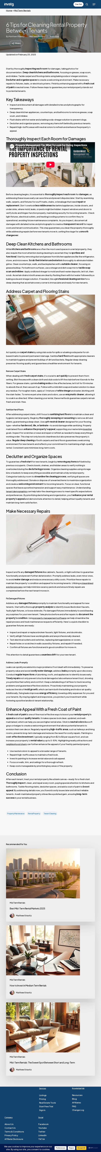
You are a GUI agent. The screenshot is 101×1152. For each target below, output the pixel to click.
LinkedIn (42, 1135)
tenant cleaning (50, 813)
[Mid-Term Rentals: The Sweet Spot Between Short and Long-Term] (50, 1039)
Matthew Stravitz (16, 36)
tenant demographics (16, 491)
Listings (43, 1095)
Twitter (41, 1131)
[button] (94, 4)
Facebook (43, 1124)
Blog (74, 1098)
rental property (34, 813)
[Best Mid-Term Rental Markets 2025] (50, 885)
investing (87, 429)
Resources (77, 1095)
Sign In (42, 1110)
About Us (9, 1124)
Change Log (78, 1110)
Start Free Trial (46, 1106)
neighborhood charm (16, 744)
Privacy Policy (11, 1135)
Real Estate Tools (47, 1102)
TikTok (41, 1139)
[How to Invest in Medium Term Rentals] (50, 962)
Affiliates (76, 1102)
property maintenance (15, 813)
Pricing (42, 1099)
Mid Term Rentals (22, 10)
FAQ (74, 1106)
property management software (50, 618)
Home (9, 10)
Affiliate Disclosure (14, 1139)
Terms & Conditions (14, 1131)
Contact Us (10, 1127)
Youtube (42, 1127)
